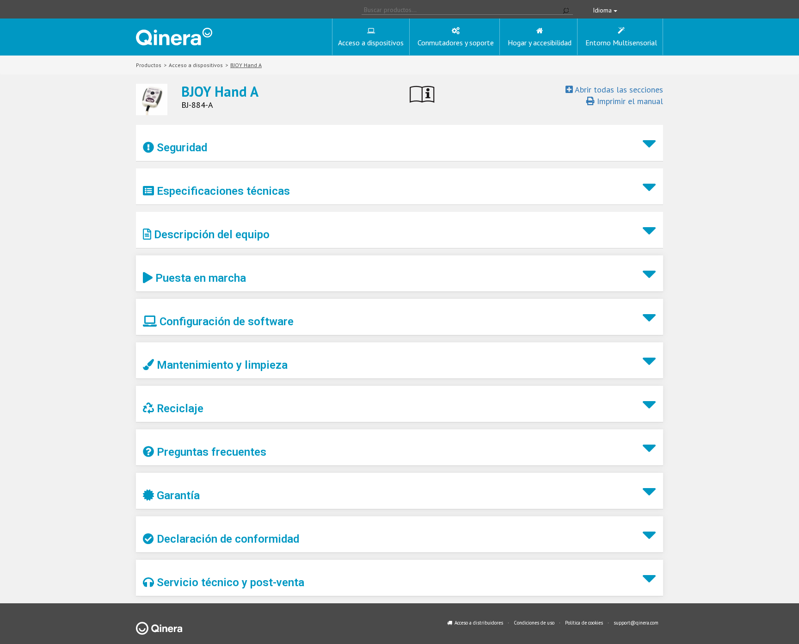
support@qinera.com (636, 622)
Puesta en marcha (199, 278)
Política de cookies (584, 622)
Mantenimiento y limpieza (221, 365)
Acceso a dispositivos (371, 42)
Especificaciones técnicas (222, 191)
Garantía (177, 495)
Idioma (603, 10)
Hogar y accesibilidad (540, 42)
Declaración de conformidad (226, 539)
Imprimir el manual (629, 101)
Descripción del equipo (210, 234)
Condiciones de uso (534, 622)
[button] (399, 143)
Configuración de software (225, 321)
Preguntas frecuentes (210, 452)
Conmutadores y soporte (456, 42)
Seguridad (180, 147)
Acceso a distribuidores (479, 622)
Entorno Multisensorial (621, 42)
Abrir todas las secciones (618, 89)
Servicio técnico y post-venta (229, 582)
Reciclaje (178, 408)
